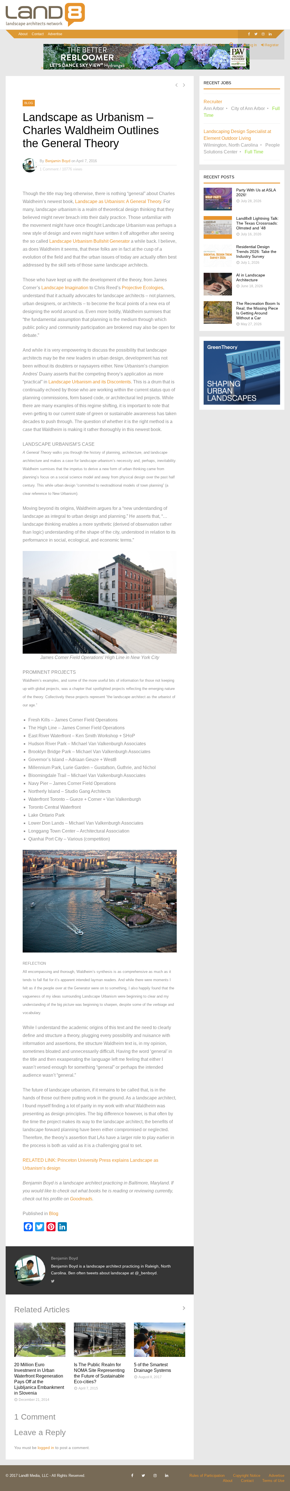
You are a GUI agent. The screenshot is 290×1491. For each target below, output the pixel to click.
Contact (38, 34)
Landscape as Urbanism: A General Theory (118, 201)
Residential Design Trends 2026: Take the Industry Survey (256, 251)
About (22, 34)
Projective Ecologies (142, 287)
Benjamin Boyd (57, 161)
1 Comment (49, 169)
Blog (67, 45)
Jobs (106, 45)
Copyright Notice (246, 1475)
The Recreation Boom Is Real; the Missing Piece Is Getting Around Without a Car (258, 310)
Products (143, 45)
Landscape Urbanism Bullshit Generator (89, 241)
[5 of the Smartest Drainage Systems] (159, 1340)
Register (271, 45)
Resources (162, 45)
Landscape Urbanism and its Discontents (89, 381)
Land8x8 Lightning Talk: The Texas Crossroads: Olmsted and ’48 (257, 223)
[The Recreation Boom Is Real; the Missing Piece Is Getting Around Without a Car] (218, 322)
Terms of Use (273, 1481)
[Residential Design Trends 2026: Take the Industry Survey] (218, 265)
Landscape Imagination (64, 287)
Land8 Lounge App (210, 45)
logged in (46, 1447)
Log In (251, 45)
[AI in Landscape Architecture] (218, 294)
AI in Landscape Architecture (250, 277)
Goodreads (81, 1198)
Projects (126, 45)
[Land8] (45, 26)
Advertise (55, 34)
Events (186, 45)
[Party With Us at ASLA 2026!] (218, 208)
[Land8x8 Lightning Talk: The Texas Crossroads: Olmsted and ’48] (218, 237)
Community (84, 45)
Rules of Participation (207, 1475)
